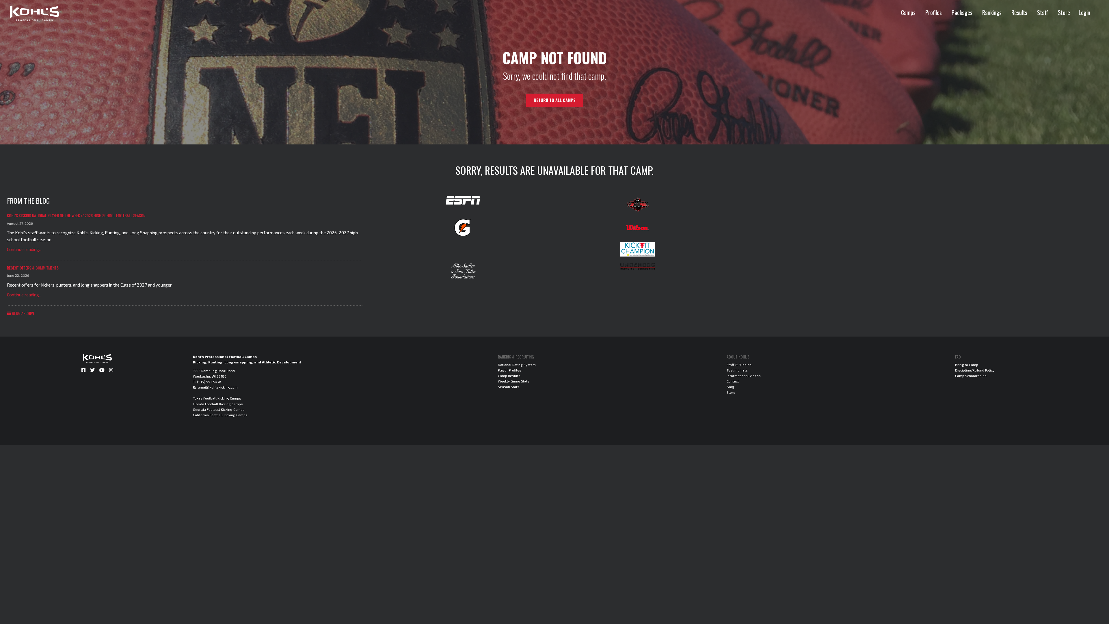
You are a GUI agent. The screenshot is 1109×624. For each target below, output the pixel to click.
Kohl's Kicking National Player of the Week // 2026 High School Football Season (76, 215)
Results (1019, 12)
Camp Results (509, 376)
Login (1084, 12)
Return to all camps (555, 100)
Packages (962, 12)
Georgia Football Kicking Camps (219, 409)
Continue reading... (24, 249)
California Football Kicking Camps (220, 415)
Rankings (992, 12)
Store (1064, 12)
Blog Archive (23, 313)
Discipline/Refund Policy (974, 370)
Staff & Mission (739, 365)
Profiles (933, 12)
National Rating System (517, 365)
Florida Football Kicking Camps (218, 404)
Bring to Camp (966, 365)
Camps (908, 12)
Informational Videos (744, 376)
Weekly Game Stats (513, 381)
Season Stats (508, 387)
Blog (730, 387)
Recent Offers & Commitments (33, 268)
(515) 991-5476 (209, 382)
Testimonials (737, 370)
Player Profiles (509, 370)
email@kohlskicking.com (218, 387)
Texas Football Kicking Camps (217, 398)
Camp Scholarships (971, 376)
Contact (733, 381)
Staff (1042, 12)
